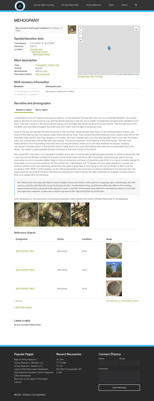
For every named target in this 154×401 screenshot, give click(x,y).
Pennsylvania (36, 49)
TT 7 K (59, 366)
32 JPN (59, 359)
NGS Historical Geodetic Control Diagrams (33, 372)
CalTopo (137, 74)
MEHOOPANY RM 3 (25, 288)
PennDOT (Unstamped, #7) (69, 369)
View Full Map (96, 76)
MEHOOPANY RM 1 (25, 251)
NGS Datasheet (42, 74)
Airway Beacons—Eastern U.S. (28, 366)
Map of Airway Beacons (25, 359)
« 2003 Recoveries (23, 307)
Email (122, 358)
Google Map (83, 76)
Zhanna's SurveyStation (34, 394)
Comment (103, 368)
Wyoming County (39, 52)
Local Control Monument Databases (31, 369)
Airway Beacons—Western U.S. (29, 362)
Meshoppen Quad (41, 54)
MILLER (19, 301)
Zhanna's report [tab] (24, 110)
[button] (109, 48)
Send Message (119, 387)
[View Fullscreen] (80, 36)
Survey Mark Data (70, 5)
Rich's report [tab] (42, 110)
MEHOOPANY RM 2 (25, 270)
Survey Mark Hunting (44, 5)
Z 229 (59, 372)
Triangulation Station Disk (47, 65)
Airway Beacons (93, 5)
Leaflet (120, 74)
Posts (111, 5)
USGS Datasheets (22, 375)
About (124, 5)
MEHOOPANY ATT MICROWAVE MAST (122, 301)
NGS (45, 71)
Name (101, 358)
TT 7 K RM (61, 362)
